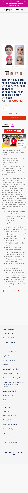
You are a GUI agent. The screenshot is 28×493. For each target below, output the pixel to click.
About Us (6, 411)
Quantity (4, 105)
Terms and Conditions (10, 415)
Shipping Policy (8, 429)
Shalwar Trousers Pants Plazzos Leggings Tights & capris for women (13, 384)
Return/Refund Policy (10, 424)
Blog (4, 433)
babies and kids (8, 333)
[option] (7, 73)
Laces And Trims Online (11, 369)
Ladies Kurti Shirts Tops (10, 373)
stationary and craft (9, 391)
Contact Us (6, 438)
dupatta (5, 347)
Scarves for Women (9, 351)
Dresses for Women (9, 342)
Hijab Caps (6, 356)
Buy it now (14, 118)
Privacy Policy (7, 420)
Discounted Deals (8, 338)
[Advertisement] (14, 27)
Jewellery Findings (9, 360)
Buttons (5, 400)
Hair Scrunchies (8, 395)
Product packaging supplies (12, 378)
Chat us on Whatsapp (10, 442)
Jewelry (5, 364)
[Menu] (25, 10)
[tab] (5, 125)
